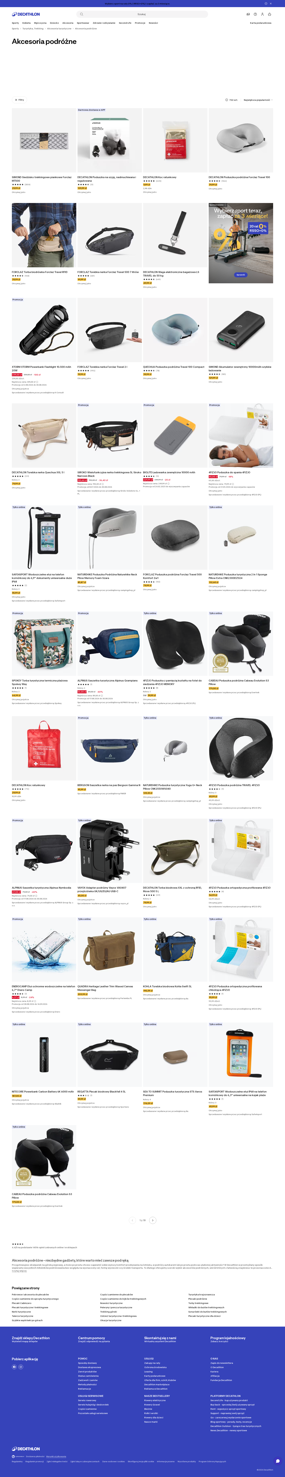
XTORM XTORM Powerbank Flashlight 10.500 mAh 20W (41, 368)
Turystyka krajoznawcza (201, 1294)
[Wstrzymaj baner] (266, 3)
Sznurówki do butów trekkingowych (207, 1311)
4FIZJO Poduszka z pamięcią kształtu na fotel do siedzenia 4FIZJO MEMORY (172, 682)
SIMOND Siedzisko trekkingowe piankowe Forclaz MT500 (42, 179)
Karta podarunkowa (260, 23)
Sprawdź (241, 275)
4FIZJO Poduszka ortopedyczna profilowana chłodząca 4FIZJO (235, 988)
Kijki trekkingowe (60, 81)
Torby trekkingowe (198, 1303)
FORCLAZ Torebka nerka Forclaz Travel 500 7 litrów (108, 272)
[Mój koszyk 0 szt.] (269, 14)
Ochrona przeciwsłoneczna (93, 81)
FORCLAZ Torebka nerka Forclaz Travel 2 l (102, 366)
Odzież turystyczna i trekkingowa (118, 1316)
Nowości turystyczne (111, 1303)
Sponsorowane (216, 205)
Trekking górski (108, 1311)
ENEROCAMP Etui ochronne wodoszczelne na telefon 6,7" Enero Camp (43, 988)
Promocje (140, 23)
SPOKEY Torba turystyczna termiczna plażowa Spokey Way (40, 682)
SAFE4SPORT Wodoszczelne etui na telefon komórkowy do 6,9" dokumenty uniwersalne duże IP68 (42, 578)
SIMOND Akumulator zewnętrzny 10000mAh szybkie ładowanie (240, 368)
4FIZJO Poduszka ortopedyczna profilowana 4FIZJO (240, 887)
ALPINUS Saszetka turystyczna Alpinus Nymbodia (41, 887)
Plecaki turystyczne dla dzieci (204, 1316)
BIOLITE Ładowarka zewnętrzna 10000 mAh (169, 472)
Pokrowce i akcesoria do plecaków (30, 1294)
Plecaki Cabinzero (21, 1303)
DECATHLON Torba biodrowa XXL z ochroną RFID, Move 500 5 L (172, 889)
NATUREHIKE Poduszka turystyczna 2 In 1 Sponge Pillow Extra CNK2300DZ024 (238, 576)
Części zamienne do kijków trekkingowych (123, 1299)
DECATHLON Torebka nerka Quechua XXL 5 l (38, 472)
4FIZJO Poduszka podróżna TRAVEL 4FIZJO (234, 785)
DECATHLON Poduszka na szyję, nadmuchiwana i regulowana (106, 179)
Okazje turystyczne (110, 1320)
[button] (37, 382)
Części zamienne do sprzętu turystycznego (35, 1299)
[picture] (44, 140)
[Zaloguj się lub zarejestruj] (262, 14)
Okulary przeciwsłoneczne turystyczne (28, 82)
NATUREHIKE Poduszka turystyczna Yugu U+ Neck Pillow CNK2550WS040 (172, 787)
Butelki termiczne (224, 81)
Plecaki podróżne (197, 1299)
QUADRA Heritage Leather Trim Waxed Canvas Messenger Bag (105, 988)
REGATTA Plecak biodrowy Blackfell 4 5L (101, 1091)
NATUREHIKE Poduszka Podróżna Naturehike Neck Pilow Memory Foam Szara (107, 576)
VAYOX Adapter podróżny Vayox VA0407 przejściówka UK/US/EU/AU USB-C (101, 889)
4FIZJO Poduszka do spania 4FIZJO (229, 472)
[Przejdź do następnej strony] (152, 1220)
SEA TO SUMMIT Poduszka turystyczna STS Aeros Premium (172, 1093)
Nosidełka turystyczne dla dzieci (126, 82)
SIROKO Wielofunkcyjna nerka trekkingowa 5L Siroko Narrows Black (109, 474)
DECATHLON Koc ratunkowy (159, 177)
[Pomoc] (255, 14)
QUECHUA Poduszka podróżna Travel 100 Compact (173, 366)
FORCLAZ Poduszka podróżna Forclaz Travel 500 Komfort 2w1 (172, 576)
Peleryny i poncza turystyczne (116, 1307)
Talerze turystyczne (22, 1316)
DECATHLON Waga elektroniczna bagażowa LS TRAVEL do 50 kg (171, 274)
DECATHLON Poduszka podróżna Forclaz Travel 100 (239, 177)
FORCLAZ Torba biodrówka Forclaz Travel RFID (40, 272)
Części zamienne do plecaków (116, 1294)
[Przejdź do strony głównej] (26, 14)
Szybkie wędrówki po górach (27, 1320)
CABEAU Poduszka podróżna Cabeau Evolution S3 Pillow (239, 682)
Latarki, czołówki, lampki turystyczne (159, 82)
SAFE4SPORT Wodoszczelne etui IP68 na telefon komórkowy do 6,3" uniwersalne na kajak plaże (238, 1093)
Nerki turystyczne (21, 1311)
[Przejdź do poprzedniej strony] (132, 1220)
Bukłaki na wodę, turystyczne (191, 81)
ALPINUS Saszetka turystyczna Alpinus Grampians (107, 680)
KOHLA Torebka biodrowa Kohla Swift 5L (167, 986)
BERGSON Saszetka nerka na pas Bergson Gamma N (108, 785)
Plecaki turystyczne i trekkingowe (30, 1307)
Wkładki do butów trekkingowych (206, 1307)
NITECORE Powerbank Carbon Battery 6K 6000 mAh (43, 1091)
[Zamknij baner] (270, 3)
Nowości (153, 23)
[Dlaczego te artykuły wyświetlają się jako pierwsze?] (226, 99)
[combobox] (258, 99)
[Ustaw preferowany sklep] (248, 14)
